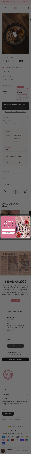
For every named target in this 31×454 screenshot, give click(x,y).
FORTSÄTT (8, 232)
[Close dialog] (28, 217)
